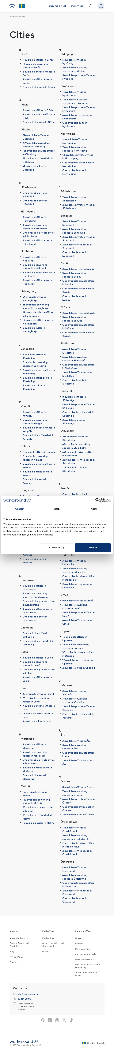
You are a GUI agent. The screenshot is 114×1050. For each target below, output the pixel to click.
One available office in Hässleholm (35, 195)
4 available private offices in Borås (39, 74)
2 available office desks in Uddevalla (77, 586)
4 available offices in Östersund (74, 869)
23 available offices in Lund (38, 694)
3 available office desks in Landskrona (37, 611)
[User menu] (100, 6)
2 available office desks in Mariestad (37, 769)
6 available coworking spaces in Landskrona (35, 595)
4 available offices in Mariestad (34, 746)
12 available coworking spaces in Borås (36, 66)
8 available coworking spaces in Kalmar (35, 458)
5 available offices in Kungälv (34, 414)
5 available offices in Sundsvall (74, 223)
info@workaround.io (28, 994)
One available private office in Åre (78, 755)
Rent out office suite (85, 960)
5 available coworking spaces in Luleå (35, 664)
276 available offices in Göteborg (36, 137)
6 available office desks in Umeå (77, 622)
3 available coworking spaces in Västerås (74, 701)
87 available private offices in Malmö (38, 809)
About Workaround (19, 938)
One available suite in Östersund (74, 900)
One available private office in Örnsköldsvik (78, 845)
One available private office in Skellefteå (78, 367)
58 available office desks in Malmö (38, 817)
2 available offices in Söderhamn (74, 199)
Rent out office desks (85, 954)
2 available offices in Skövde (78, 313)
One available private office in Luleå (39, 671)
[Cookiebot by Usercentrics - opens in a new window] (98, 500)
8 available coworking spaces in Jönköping (35, 364)
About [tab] (94, 508)
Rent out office (82, 949)
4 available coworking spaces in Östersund (74, 877)
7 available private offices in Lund (39, 708)
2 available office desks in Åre (77, 762)
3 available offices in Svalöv (78, 269)
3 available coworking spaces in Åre (74, 747)
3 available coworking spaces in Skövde (74, 319)
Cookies (13, 962)
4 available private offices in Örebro (78, 801)
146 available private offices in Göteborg (39, 153)
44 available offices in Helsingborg (35, 299)
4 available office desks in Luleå (37, 679)
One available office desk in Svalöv (78, 290)
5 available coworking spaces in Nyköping (74, 69)
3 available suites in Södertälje (73, 422)
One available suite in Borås (39, 87)
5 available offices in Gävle (38, 110)
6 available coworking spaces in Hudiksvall (35, 267)
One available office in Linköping (35, 635)
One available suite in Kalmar (35, 481)
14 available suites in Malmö (39, 823)
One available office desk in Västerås (78, 716)
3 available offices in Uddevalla (74, 563)
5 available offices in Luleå (38, 658)
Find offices (76, 6)
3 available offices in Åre (76, 741)
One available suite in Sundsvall (74, 254)
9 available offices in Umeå (77, 601)
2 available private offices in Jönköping (39, 372)
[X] (64, 1020)
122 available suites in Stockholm (74, 469)
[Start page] (12, 6)
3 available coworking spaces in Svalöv (74, 275)
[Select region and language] (24, 6)
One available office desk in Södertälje (78, 414)
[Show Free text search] (90, 6)
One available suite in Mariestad (35, 777)
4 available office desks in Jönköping (37, 380)
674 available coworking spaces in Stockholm (76, 446)
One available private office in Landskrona (39, 603)
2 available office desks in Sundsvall (77, 246)
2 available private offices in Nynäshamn (78, 109)
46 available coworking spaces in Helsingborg (36, 306)
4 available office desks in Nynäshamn (77, 117)
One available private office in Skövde (78, 327)
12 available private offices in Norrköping (77, 157)
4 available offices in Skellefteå (74, 351)
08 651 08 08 (24, 999)
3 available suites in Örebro (78, 814)
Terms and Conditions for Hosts (88, 974)
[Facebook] (43, 1020)
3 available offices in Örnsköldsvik (74, 829)
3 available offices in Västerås (74, 693)
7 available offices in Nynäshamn (74, 94)
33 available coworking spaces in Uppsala (75, 646)
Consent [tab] (19, 508)
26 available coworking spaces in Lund (36, 700)
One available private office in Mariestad (39, 762)
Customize (54, 547)
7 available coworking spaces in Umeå (74, 607)
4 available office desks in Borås (37, 81)
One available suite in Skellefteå (74, 382)
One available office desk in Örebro (78, 809)
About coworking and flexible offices (53, 944)
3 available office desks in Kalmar (37, 473)
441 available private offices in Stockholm (78, 454)
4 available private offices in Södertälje (78, 406)
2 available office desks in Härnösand (37, 242)
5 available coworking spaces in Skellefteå (74, 359)
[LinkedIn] (50, 1020)
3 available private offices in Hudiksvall (39, 274)
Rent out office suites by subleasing (87, 966)
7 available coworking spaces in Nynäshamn (75, 101)
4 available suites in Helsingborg (34, 330)
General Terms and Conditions (19, 944)
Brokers (79, 944)
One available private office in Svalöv (78, 283)
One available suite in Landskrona (35, 619)
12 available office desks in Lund (38, 715)
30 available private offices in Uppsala (78, 654)
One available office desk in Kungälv (38, 437)
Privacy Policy (16, 957)
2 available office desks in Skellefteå (77, 374)
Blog (12, 952)
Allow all (92, 547)
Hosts (78, 938)
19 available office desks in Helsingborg (38, 322)
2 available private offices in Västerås (78, 708)
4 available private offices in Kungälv (39, 430)
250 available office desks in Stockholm (78, 462)
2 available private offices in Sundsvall (78, 239)
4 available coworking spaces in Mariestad (35, 754)
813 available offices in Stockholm (75, 438)
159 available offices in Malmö (35, 794)
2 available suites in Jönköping (34, 387)
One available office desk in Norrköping (78, 164)
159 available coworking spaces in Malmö (36, 802)
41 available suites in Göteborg (34, 168)
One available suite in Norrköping (74, 172)
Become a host (57, 6)
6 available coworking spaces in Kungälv (35, 422)
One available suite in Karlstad (35, 561)
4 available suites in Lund (37, 721)
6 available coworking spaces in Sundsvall (74, 231)
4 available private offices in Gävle (39, 116)
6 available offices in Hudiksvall (34, 259)
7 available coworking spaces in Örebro (74, 793)
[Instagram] (57, 1020)
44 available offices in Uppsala (74, 639)
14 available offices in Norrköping (74, 141)
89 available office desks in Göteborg (38, 160)
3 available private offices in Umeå (78, 614)
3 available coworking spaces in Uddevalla (74, 570)
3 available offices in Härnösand (34, 219)
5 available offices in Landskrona (34, 588)
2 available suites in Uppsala (78, 668)
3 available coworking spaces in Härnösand (35, 227)
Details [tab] (57, 508)
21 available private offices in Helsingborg (38, 314)
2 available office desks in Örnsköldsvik (77, 853)
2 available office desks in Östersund (77, 892)
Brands (46, 952)
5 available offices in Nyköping (74, 62)
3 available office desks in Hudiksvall (37, 282)
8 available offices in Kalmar (39, 452)
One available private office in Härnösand (39, 235)
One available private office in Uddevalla (78, 578)
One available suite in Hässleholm (35, 202)
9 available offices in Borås (38, 60)
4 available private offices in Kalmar (39, 466)
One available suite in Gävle (39, 122)
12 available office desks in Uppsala (77, 662)
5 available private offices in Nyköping (78, 77)
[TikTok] (71, 1020)
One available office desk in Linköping (38, 643)
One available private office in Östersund (78, 885)
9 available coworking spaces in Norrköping (74, 149)
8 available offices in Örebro (78, 787)
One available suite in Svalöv (74, 298)
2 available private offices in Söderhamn (78, 207)
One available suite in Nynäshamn (74, 125)
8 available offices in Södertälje (74, 399)
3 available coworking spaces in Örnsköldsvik (75, 837)
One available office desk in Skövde (78, 334)
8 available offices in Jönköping (34, 356)
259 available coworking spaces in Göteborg (36, 145)
